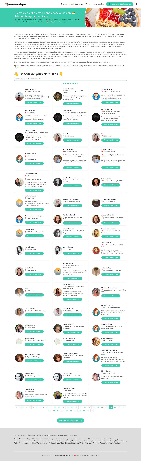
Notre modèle (98, 4)
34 (75, 411)
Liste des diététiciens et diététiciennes (58, 20)
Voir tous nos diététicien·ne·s (70, 420)
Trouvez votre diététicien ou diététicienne (28, 20)
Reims (39, 443)
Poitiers (33, 443)
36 (84, 411)
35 (80, 411)
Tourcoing (96, 443)
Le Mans (52, 441)
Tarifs (88, 4)
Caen (85, 439)
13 (63, 407)
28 (49, 411)
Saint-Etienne (65, 443)
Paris (15, 443)
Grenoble (37, 441)
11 (55, 407)
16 (76, 407)
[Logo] (15, 4)
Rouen (57, 443)
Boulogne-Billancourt (70, 439)
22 (102, 407)
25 (115, 407)
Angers (29, 439)
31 (62, 411)
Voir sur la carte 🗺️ (70, 83)
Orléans (123, 441)
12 (59, 407)
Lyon (68, 441)
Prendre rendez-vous (34, 103)
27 (124, 407)
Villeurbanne (117, 443)
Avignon (44, 439)
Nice (112, 441)
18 (85, 407)
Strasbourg (75, 443)
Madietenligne (62, 455)
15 (72, 407)
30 (58, 411)
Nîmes (117, 441)
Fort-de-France (28, 441)
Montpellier (87, 441)
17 (81, 407)
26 (119, 407)
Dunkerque (17, 441)
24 (111, 407)
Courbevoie (105, 439)
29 (54, 411)
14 (68, 407)
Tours (102, 443)
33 (71, 411)
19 (89, 407)
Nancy (94, 441)
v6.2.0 (97, 455)
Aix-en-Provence (20, 439)
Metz (80, 441)
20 (94, 407)
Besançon (51, 439)
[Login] (136, 4)
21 (98, 407)
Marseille (74, 441)
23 (107, 407)
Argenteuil (36, 439)
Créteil (112, 439)
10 (50, 407)
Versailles (108, 443)
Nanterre (101, 441)
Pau (20, 443)
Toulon (82, 443)
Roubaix (51, 443)
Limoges (63, 441)
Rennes (44, 443)
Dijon (117, 439)
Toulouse (89, 443)
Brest (80, 439)
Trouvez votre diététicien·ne (72, 4)
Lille (57, 441)
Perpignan (26, 443)
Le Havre (45, 441)
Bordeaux (59, 439)
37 (88, 411)
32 (67, 411)
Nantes (107, 441)
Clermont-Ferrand (94, 439)
